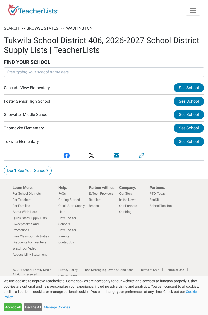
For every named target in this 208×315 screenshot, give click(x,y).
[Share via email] (116, 155)
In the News (127, 200)
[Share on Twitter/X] (91, 155)
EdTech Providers (101, 193)
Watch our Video (24, 248)
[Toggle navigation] (193, 11)
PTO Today (157, 193)
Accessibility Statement (30, 254)
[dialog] (104, 295)
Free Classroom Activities (31, 236)
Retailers (95, 200)
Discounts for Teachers (29, 242)
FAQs (62, 193)
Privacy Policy (68, 270)
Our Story (125, 193)
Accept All (13, 307)
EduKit (154, 200)
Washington (79, 28)
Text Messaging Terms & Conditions (109, 270)
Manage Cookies (57, 307)
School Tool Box (161, 206)
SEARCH (11, 28)
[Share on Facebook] (66, 155)
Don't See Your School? (27, 170)
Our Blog (125, 212)
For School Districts (27, 193)
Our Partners (128, 206)
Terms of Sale (150, 270)
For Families (21, 206)
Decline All (33, 307)
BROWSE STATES (42, 28)
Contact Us (66, 242)
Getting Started (69, 200)
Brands (94, 206)
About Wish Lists (25, 212)
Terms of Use (175, 270)
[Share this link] (141, 155)
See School (189, 87)
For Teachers (22, 200)
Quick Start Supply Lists (30, 218)
